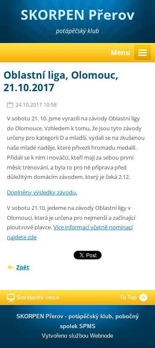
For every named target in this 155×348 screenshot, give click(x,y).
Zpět (22, 267)
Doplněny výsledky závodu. (42, 192)
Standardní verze (37, 297)
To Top (128, 297)
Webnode (101, 336)
